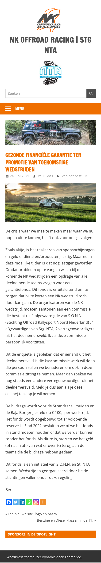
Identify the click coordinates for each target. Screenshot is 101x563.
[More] (43, 502)
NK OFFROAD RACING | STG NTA (51, 45)
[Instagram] (36, 502)
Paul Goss (45, 176)
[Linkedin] (22, 502)
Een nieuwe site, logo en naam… (34, 514)
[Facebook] (9, 502)
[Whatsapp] (29, 502)
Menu (19, 108)
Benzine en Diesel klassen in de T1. (65, 520)
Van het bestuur (74, 176)
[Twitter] (16, 502)
